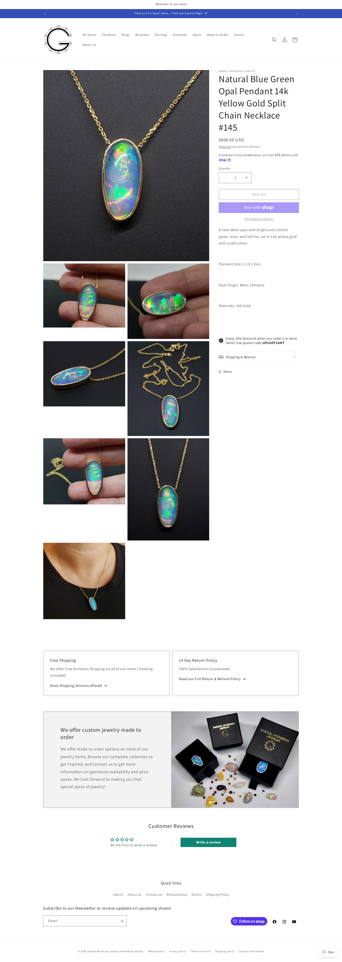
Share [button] (227, 371)
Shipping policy (225, 951)
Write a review (208, 842)
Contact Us (154, 894)
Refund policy (177, 894)
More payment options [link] (259, 218)
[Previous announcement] (45, 13)
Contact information (251, 951)
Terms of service (201, 951)
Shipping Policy (217, 894)
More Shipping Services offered (76, 685)
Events (197, 894)
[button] (274, 40)
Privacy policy (177, 951)
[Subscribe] (121, 921)
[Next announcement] (297, 13)
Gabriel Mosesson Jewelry (103, 951)
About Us (134, 894)
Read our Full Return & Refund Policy (210, 679)
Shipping (225, 146)
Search (118, 894)
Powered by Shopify (132, 951)
